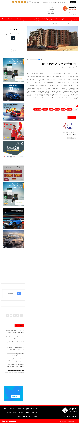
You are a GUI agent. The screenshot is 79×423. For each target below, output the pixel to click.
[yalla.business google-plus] (19, 2)
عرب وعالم (23, 19)
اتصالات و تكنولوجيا (36, 19)
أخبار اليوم (71, 19)
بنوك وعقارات (21, 408)
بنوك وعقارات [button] (64, 19)
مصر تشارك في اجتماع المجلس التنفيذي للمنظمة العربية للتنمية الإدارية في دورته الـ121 (15, 366)
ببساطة (12, 19)
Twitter (62, 109)
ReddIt (50, 109)
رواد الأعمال (33, 412)
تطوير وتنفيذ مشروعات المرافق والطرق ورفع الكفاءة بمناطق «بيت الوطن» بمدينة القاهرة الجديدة (14, 372)
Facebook (69, 109)
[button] (27, 2)
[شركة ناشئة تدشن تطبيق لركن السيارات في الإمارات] (68, 126)
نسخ (13, 38)
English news (21, 416)
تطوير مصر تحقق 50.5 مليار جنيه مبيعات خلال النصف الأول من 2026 (15, 354)
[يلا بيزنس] (70, 8)
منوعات (15, 412)
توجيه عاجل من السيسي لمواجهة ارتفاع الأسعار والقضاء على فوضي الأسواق (15, 331)
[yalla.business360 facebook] (21, 315)
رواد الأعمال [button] (44, 19)
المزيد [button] (7, 19)
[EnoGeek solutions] (5, 421)
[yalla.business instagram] (12, 2)
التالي (70, 138)
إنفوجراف (18, 19)
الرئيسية (35, 408)
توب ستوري (72, 106)
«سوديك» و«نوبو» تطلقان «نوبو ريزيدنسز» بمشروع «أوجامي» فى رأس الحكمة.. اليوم (14, 360)
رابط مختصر (13, 30)
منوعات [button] (30, 19)
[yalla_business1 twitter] (22, 2)
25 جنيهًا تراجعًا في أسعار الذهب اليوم (15, 342)
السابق (74, 138)
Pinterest (45, 109)
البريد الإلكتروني (37, 109)
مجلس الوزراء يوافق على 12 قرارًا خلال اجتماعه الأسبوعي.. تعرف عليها (15, 348)
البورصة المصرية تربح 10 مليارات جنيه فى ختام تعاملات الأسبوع (15, 337)
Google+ (56, 109)
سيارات (56, 19)
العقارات (66, 106)
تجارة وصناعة (51, 19)
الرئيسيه (76, 23)
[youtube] (15, 2)
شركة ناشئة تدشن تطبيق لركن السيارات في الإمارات (69, 133)
